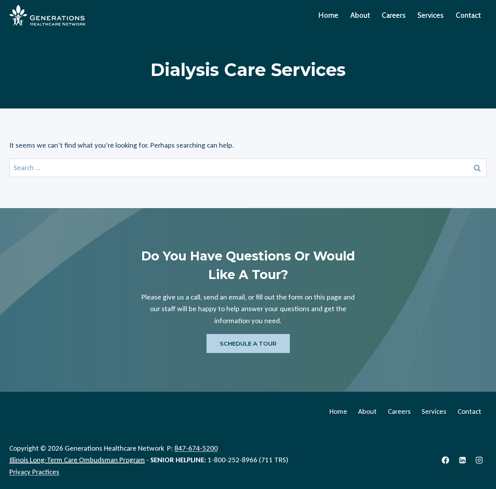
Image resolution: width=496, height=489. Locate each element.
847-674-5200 (196, 448)
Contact (468, 15)
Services (430, 15)
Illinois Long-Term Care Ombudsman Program (77, 459)
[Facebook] (445, 460)
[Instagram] (479, 460)
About (360, 15)
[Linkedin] (462, 460)
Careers (394, 15)
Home (328, 15)
